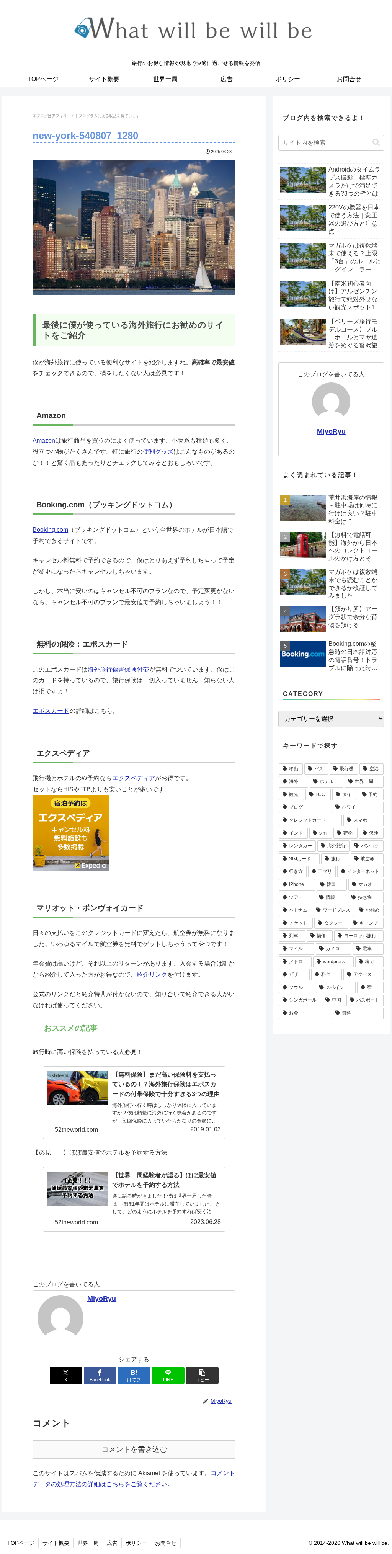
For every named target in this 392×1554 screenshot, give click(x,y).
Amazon (44, 440)
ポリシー (136, 1543)
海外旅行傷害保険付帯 (118, 669)
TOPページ (20, 1543)
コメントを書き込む (134, 1449)
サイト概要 (55, 1543)
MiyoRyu (101, 1298)
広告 (112, 1543)
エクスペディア (133, 778)
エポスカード (51, 711)
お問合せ (165, 1543)
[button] (202, 1375)
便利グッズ (158, 451)
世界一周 (88, 1543)
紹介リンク (152, 974)
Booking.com (50, 529)
